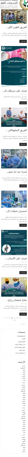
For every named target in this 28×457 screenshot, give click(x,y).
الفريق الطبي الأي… (16, 27)
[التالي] (12, 320)
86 (17, 317)
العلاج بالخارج (21, 341)
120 (15, 320)
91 (4, 317)
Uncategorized (21, 336)
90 (6, 317)
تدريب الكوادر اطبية (20, 344)
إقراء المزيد (23, 41)
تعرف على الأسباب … (16, 258)
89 (9, 317)
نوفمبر (23, 387)
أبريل (24, 374)
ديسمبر (23, 385)
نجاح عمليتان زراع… (16, 299)
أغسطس (23, 368)
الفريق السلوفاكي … (16, 130)
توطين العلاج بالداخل (20, 347)
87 (14, 317)
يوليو (24, 393)
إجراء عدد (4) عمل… (16, 171)
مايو (24, 372)
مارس (23, 376)
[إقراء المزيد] (14, 16)
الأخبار (23, 339)
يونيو (24, 370)
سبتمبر (23, 389)
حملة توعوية (22, 350)
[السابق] (26, 318)
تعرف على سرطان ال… (14, 90)
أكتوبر (23, 414)
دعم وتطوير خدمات (20, 353)
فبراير (23, 378)
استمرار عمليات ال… (16, 210)
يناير (24, 380)
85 (19, 317)
